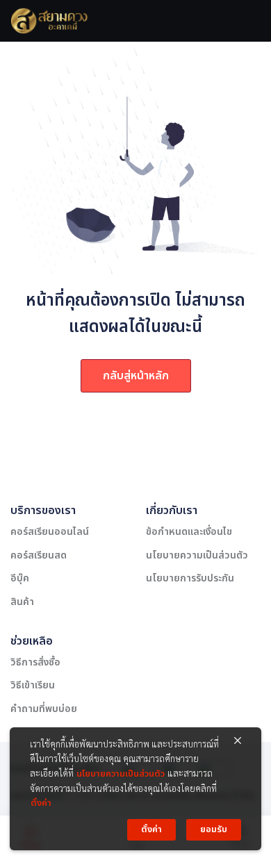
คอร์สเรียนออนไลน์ (49, 531)
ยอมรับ (213, 829)
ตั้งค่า (41, 803)
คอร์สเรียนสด (38, 555)
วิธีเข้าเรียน (32, 685)
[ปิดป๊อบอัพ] (237, 741)
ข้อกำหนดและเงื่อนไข (189, 531)
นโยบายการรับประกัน (190, 578)
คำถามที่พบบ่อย (43, 709)
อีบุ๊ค (19, 578)
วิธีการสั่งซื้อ (35, 662)
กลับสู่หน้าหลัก (136, 375)
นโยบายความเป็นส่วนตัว (197, 555)
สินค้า (22, 602)
